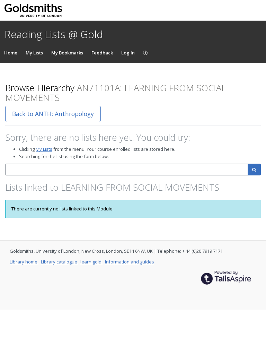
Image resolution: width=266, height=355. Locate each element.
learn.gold (91, 262)
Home (10, 53)
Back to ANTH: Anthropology (53, 114)
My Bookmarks (67, 53)
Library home (24, 262)
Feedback (102, 53)
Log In (128, 53)
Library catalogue (59, 262)
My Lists (34, 53)
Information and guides (129, 262)
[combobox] (126, 170)
